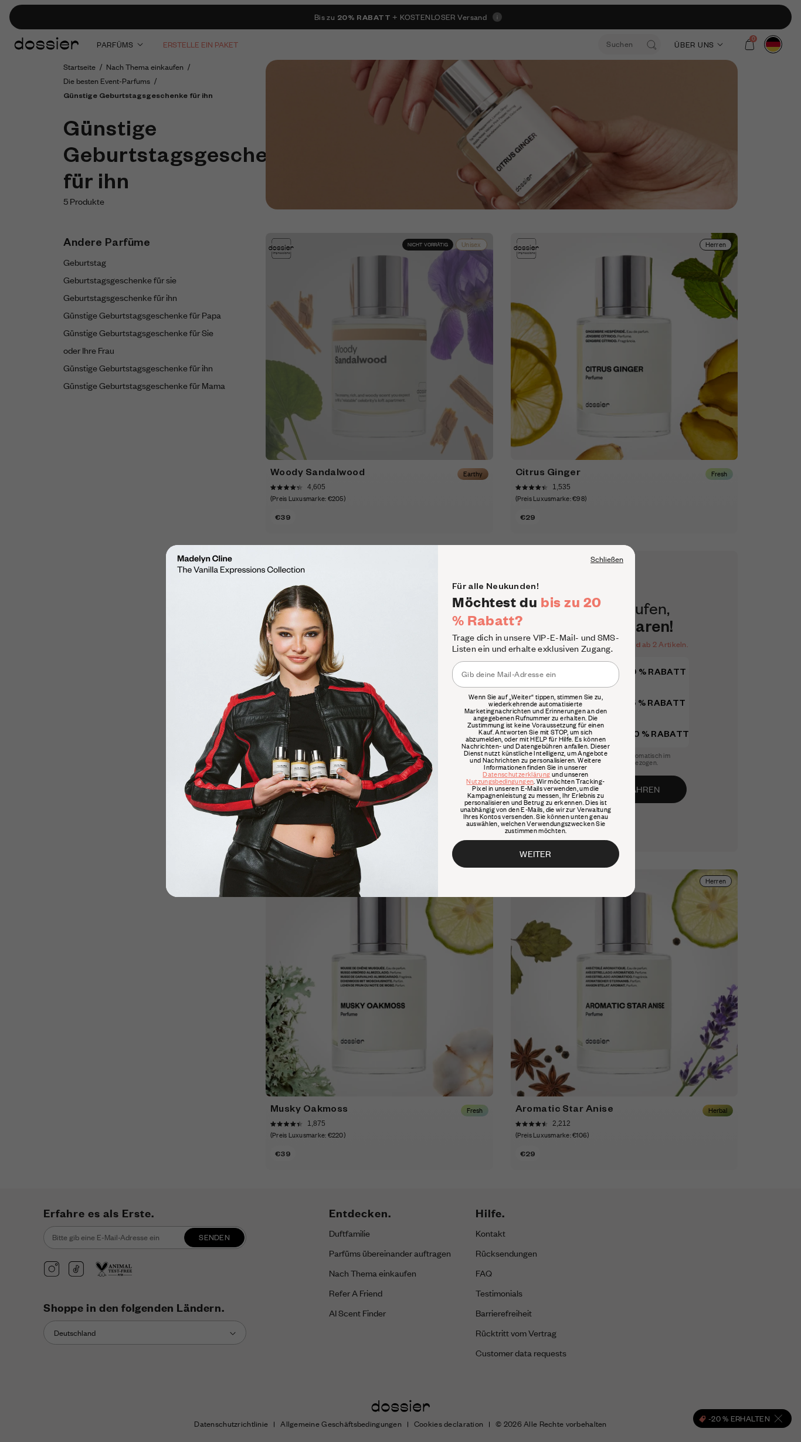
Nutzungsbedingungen (500, 781)
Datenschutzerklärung (516, 774)
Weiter (535, 853)
